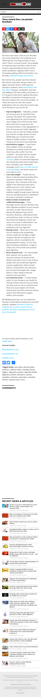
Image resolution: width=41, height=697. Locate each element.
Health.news (7, 341)
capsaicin (10, 160)
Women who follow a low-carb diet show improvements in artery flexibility (23, 640)
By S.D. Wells (20, 635)
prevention (22, 377)
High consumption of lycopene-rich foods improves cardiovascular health (23, 515)
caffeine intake (15, 370)
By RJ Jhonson (20, 590)
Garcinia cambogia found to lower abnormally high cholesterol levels (21, 545)
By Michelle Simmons (22, 548)
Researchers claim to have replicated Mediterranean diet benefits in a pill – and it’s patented (23, 554)
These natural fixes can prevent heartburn (23, 647)
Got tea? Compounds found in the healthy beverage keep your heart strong (23, 587)
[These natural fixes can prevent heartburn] (20, 6)
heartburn (21, 375)
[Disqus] (20, 417)
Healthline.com (8, 358)
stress (22, 380)
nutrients (14, 377)
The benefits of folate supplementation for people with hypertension (23, 562)
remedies (31, 377)
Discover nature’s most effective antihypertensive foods (20, 663)
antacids (5, 370)
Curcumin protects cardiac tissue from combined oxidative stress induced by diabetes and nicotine (22, 654)
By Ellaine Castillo (21, 518)
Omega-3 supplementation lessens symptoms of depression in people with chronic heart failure (22, 571)
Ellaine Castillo (16, 25)
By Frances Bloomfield (22, 510)
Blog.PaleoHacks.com (10, 350)
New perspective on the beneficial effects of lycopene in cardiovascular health (23, 538)
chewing (25, 370)
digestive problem (9, 375)
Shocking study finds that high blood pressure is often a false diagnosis (21, 613)
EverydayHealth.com (10, 354)
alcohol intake (28, 367)
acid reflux (18, 367)
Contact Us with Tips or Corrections (21, 684)
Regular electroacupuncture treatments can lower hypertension (23, 579)
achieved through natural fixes (21, 76)
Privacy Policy (20, 693)
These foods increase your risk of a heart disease (23, 523)
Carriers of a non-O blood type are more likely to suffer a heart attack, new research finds (23, 506)
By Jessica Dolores (22, 533)
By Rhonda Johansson (22, 609)
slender (5, 380)
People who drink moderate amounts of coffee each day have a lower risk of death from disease (23, 622)
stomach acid (14, 380)
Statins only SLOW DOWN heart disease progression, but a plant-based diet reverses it (22, 631)
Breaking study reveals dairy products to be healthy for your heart (23, 595)
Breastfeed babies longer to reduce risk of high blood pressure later (23, 530)
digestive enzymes (16, 372)
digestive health (30, 372)
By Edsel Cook (21, 582)
